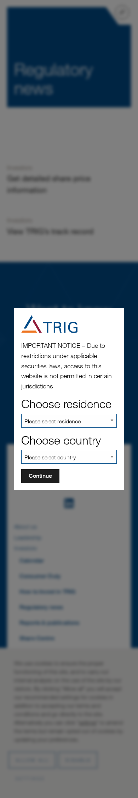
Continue (40, 475)
